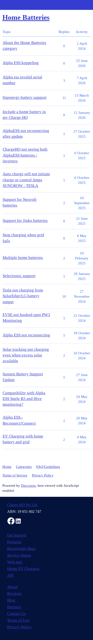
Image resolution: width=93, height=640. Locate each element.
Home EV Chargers (23, 568)
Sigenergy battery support (24, 97)
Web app (14, 562)
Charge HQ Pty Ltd (22, 505)
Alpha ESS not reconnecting (26, 335)
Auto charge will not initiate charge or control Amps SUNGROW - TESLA (26, 180)
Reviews (14, 593)
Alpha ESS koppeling (21, 62)
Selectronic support (19, 276)
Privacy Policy (42, 475)
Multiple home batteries (23, 257)
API (10, 575)
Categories (24, 467)
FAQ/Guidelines (48, 467)
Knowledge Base (21, 548)
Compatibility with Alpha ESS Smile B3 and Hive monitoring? (24, 399)
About (12, 587)
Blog (11, 600)
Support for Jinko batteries (25, 220)
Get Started (16, 535)
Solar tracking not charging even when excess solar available (26, 355)
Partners (14, 607)
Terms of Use (18, 620)
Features (14, 542)
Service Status (19, 555)
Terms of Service (14, 475)
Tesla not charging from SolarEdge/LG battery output (23, 296)
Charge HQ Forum (16, 5)
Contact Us (16, 613)
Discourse (28, 485)
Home (6, 467)
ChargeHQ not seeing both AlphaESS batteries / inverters (25, 155)
